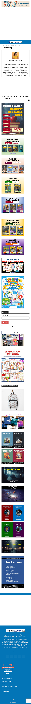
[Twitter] (19, 656)
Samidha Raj (4, 100)
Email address (5, 315)
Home (3, 45)
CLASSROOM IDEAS (7, 678)
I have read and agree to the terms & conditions (16, 326)
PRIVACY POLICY (10, 698)
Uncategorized (5, 691)
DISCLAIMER (17, 698)
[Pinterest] (15, 656)
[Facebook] (7, 656)
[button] (2, 42)
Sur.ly (10, 670)
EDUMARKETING (6, 681)
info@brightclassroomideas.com (18, 652)
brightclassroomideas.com (7, 667)
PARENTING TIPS (6, 684)
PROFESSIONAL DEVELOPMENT (10, 686)
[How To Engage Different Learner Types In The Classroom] (15, 87)
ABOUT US (24, 698)
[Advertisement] (15, 24)
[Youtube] (23, 656)
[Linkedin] (11, 656)
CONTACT (15, 699)
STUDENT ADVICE (6, 689)
